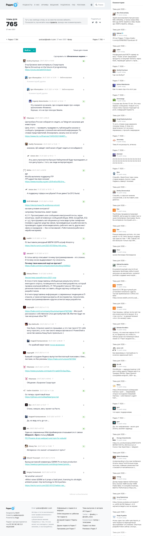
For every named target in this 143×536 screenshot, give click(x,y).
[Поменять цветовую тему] (91, 5)
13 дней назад (121, 329)
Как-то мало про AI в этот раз (124, 89)
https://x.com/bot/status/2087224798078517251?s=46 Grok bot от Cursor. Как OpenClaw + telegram (127, 445)
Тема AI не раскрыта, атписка (124, 145)
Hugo (17, 518)
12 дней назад (121, 266)
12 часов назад (122, 35)
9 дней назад (121, 141)
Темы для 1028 (118, 9)
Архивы (44, 5)
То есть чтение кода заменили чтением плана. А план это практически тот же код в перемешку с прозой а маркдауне (126, 127)
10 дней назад (121, 156)
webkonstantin (18, 515)
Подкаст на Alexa (89, 525)
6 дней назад (121, 72)
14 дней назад (121, 499)
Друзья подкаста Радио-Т (66, 525)
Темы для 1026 (118, 46)
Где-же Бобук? (119, 75)
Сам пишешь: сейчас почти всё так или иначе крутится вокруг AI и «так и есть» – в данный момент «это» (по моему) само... (126, 315)
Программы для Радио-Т (66, 529)
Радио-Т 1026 (118, 66)
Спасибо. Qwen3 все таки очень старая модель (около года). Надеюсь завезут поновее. (125, 179)
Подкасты (27, 5)
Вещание (54, 5)
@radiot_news (88, 517)
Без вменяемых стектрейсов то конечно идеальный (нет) (125, 354)
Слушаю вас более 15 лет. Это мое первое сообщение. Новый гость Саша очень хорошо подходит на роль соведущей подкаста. (127, 107)
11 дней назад (121, 211)
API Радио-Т (87, 511)
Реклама (81, 5)
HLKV (17, 513)
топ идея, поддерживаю (122, 412)
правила (53, 22)
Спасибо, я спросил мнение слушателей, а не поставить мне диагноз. (125, 198)
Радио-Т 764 (13, 39)
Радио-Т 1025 (118, 169)
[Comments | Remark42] (55, 271)
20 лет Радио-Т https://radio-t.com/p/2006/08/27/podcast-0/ (125, 39)
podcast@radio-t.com (47, 39)
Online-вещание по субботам (68, 514)
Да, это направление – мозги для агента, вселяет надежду (126, 428)
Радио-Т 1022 (118, 418)
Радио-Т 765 (98, 39)
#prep (69, 39)
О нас (37, 5)
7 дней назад (121, 86)
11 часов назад (122, 15)
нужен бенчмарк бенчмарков (124, 255)
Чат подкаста (62, 517)
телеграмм (87, 522)
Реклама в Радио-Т (90, 529)
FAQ (73, 5)
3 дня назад (121, 51)
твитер (95, 520)
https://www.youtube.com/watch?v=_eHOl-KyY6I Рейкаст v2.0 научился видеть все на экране (126, 504)
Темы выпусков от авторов (93, 508)
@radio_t (93, 514)
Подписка (65, 5)
